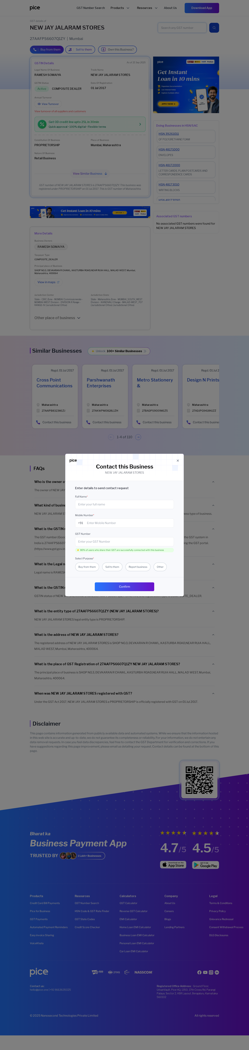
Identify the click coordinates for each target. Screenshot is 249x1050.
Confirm (124, 586)
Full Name (81, 496)
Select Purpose (84, 558)
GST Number (82, 533)
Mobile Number (84, 515)
